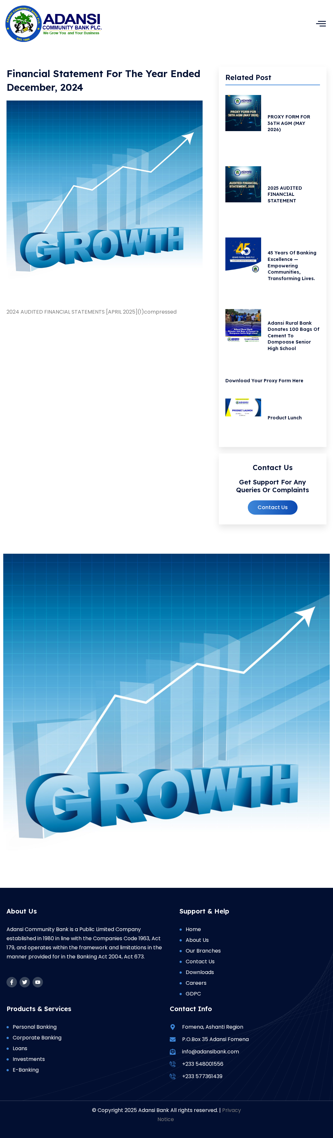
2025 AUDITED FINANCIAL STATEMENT (285, 194)
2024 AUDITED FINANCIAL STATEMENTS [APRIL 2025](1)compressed (92, 312)
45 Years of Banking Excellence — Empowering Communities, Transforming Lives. (292, 265)
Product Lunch (285, 418)
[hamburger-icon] (320, 23)
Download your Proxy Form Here (264, 381)
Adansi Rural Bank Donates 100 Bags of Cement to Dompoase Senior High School (293, 335)
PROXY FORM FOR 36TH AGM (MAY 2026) (289, 123)
